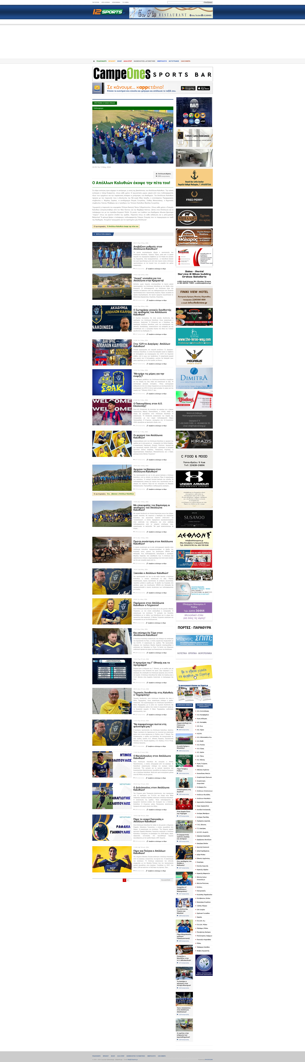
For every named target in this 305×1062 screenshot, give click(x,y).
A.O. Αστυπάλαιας (203, 711)
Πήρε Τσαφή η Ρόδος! (182, 770)
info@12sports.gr (133, 1059)
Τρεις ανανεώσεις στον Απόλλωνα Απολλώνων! (184, 1010)
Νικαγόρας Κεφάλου (204, 902)
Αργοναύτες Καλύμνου (204, 802)
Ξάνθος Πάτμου (202, 906)
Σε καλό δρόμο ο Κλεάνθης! (183, 747)
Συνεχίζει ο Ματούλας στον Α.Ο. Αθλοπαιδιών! (184, 958)
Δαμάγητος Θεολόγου (204, 840)
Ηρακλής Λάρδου (202, 869)
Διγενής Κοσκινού (203, 847)
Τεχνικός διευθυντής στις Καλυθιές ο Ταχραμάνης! (153, 693)
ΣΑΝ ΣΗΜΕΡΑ (185, 61)
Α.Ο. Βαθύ (200, 741)
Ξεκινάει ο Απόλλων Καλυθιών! (150, 573)
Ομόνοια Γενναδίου (203, 913)
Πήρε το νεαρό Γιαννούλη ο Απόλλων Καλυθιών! (148, 820)
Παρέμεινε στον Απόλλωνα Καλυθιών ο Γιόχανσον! (148, 604)
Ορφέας (199, 917)
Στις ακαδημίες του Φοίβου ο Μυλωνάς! (184, 863)
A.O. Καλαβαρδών (203, 715)
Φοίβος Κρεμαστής (203, 951)
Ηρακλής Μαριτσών (203, 873)
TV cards (125, 2)
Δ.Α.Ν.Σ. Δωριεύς (202, 832)
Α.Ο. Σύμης (200, 748)
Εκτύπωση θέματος (163, 174)
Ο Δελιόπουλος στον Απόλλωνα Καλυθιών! (151, 788)
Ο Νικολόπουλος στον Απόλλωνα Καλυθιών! (152, 757)
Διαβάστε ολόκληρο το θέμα (156, 269)
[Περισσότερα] (112, 244)
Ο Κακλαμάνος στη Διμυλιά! (184, 791)
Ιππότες (199, 887)
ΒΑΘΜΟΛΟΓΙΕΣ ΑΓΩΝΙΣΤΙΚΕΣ (136, 1056)
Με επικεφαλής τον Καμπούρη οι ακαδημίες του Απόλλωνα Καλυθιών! (151, 507)
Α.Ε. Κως (200, 726)
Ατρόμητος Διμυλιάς (203, 821)
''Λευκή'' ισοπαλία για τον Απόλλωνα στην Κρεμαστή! (148, 279)
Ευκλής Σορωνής (202, 866)
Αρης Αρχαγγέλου (203, 806)
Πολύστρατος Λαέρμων (204, 936)
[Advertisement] (152, 39)
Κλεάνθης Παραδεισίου (204, 894)
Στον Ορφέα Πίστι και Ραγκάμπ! (183, 812)
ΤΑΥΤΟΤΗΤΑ (95, 2)
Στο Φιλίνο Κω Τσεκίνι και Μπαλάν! (182, 911)
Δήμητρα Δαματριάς (203, 836)
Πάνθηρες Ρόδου (202, 928)
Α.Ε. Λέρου (200, 730)
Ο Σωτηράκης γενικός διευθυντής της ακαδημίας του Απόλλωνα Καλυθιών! (152, 312)
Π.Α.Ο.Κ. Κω (201, 921)
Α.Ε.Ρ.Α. (199, 733)
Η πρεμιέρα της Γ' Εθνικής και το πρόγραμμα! (151, 664)
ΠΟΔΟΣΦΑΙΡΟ (102, 61)
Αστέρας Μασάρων (203, 813)
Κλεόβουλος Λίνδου (203, 898)
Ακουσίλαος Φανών (203, 773)
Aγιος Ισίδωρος (202, 718)
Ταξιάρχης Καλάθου (203, 947)
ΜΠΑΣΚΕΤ (111, 61)
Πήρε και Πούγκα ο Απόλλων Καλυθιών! (149, 852)
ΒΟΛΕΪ (119, 61)
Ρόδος (199, 943)
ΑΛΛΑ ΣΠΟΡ (128, 61)
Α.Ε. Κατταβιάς (202, 722)
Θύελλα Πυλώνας (203, 883)
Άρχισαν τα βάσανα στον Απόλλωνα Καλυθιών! (147, 470)
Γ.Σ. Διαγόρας (201, 828)
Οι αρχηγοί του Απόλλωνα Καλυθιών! (147, 436)
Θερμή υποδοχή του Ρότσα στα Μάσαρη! (184, 725)
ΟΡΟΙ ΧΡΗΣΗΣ (106, 2)
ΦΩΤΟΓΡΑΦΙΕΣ (174, 61)
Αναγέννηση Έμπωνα (204, 777)
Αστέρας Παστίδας (203, 817)
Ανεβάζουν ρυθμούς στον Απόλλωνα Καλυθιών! (147, 247)
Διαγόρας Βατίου (202, 843)
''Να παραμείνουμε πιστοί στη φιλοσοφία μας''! (149, 725)
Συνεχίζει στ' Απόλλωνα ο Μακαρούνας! (182, 889)
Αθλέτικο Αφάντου (203, 770)
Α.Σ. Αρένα (200, 752)
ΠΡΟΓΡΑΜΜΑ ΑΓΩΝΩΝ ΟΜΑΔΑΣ (104, 103)
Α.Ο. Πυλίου (201, 745)
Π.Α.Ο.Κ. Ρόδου (202, 924)
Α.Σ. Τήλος (200, 756)
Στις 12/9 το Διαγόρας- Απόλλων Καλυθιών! (151, 345)
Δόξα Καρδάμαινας (203, 851)
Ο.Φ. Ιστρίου (201, 909)
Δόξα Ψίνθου (201, 855)
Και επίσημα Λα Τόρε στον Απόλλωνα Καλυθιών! (148, 634)
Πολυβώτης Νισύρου (204, 932)
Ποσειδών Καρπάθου (204, 939)
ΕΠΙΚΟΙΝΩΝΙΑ (116, 2)
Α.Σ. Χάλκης (201, 760)
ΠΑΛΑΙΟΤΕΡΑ (166, 880)
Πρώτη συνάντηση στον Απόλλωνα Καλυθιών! (153, 542)
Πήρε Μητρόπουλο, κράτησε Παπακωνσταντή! (184, 936)
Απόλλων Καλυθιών (204, 798)
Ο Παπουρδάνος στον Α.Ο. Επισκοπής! (148, 404)
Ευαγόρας (200, 862)
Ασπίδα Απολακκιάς (204, 810)
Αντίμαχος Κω (201, 787)
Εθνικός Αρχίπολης (203, 858)
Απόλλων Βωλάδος (203, 795)
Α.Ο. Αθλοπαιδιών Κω (204, 737)
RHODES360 (209, 1059)
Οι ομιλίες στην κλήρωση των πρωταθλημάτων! (183, 1035)
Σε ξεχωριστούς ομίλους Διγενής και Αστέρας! (183, 837)
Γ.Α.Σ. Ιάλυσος (201, 825)
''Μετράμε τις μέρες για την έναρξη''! (148, 375)
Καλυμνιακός (201, 891)
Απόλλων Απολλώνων (205, 791)
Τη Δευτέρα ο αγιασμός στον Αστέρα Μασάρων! (184, 983)
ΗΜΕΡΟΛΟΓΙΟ (162, 61)
